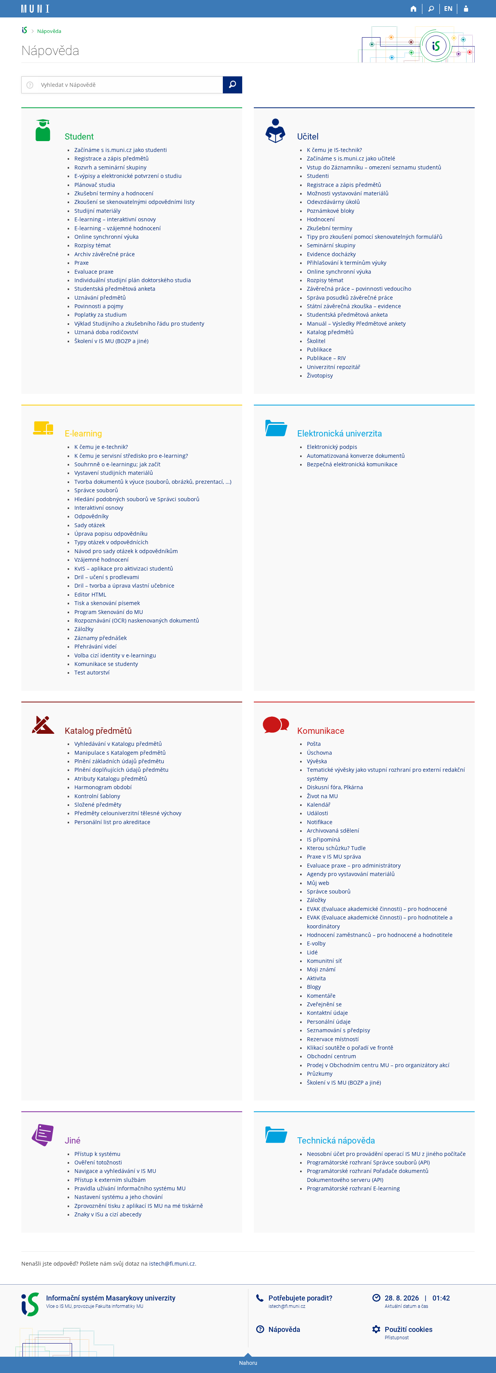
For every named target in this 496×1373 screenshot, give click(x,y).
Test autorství (92, 672)
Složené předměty (97, 804)
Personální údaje (329, 1021)
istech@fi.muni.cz (172, 1263)
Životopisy (320, 375)
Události (317, 813)
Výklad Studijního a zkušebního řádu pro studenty (139, 323)
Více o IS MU (59, 1306)
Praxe (81, 262)
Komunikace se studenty (106, 664)
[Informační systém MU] (24, 30)
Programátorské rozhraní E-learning (353, 1188)
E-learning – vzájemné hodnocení (117, 228)
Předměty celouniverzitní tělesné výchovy (127, 813)
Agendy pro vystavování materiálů (351, 874)
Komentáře (321, 995)
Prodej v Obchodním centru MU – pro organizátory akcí (378, 1065)
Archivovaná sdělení (333, 830)
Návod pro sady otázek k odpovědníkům (126, 551)
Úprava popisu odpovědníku (111, 533)
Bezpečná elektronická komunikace (352, 464)
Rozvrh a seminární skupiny (110, 167)
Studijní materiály (97, 210)
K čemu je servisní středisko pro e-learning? (131, 455)
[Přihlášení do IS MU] (466, 9)
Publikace (319, 349)
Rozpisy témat (92, 245)
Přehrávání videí (95, 646)
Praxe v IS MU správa (334, 856)
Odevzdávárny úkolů (333, 201)
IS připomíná (323, 839)
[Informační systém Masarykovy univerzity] (35, 8)
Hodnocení (321, 219)
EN (448, 8)
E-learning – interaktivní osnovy (115, 219)
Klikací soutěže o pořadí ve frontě (350, 1047)
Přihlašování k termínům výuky (346, 262)
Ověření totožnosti (98, 1162)
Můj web (318, 883)
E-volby (316, 943)
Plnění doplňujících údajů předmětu (121, 769)
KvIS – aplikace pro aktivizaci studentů (123, 568)
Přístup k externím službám (110, 1179)
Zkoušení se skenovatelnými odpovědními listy (134, 201)
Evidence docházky (331, 254)
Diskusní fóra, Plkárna (335, 787)
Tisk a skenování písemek (107, 603)
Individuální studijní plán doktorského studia (132, 280)
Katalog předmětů (330, 332)
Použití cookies (408, 1329)
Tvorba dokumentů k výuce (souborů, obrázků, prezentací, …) (152, 481)
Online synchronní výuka (106, 236)
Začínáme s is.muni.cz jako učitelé (351, 158)
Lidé (312, 952)
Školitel (316, 341)
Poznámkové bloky (330, 210)
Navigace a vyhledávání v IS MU (115, 1171)
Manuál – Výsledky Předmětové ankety (356, 323)
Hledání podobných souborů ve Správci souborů (137, 499)
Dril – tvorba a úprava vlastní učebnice (124, 585)
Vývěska (317, 761)
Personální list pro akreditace (112, 822)
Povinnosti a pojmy (98, 306)
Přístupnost (397, 1337)
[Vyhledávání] (431, 9)
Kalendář (319, 804)
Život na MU (322, 796)
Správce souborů (96, 490)
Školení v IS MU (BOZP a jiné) (111, 341)
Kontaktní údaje (327, 1012)
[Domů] (413, 9)
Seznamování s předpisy (338, 1030)
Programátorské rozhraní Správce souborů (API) (368, 1162)
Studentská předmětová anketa (114, 288)
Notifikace (319, 822)
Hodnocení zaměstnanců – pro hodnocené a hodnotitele (380, 934)
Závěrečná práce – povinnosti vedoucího (359, 288)
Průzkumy (319, 1073)
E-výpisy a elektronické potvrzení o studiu (128, 175)
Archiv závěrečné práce (104, 254)
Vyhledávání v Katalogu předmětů (118, 743)
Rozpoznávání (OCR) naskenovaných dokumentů (136, 620)
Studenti (318, 175)
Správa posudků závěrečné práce (350, 297)
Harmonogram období (103, 787)
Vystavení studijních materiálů (113, 472)
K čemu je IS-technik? (334, 150)
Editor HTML (90, 594)
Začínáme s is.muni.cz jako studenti (120, 150)
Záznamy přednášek (100, 638)
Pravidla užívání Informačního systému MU (130, 1188)
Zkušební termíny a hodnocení (113, 193)
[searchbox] (130, 84)
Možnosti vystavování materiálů (348, 193)
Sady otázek (89, 525)
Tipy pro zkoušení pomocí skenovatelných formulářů (375, 236)
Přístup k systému (97, 1153)
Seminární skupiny (331, 245)
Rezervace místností (333, 1039)
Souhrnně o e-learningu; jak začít (117, 464)
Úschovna (319, 752)
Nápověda (49, 31)
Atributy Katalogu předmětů (110, 778)
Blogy (314, 986)
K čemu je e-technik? (101, 446)
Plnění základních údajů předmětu (119, 761)
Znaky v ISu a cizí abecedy (107, 1214)
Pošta (314, 743)
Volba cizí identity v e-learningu (115, 655)
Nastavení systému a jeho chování (118, 1197)
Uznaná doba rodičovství (106, 332)
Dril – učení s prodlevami (106, 577)
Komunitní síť (324, 960)
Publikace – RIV (326, 358)
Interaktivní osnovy (98, 507)
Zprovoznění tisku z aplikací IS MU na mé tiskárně (138, 1205)
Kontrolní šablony (97, 796)
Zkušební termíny (329, 228)
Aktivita (316, 978)
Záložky (83, 629)
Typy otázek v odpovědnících (111, 542)
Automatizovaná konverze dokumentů (356, 455)
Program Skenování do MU (108, 612)
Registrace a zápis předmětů (111, 158)
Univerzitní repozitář (333, 367)
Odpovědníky (91, 516)
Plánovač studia (94, 184)
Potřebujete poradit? (300, 1298)
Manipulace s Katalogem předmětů (120, 752)
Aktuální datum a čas (406, 1306)
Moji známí (321, 969)
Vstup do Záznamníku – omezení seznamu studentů (374, 167)
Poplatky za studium (100, 314)
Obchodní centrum (331, 1056)
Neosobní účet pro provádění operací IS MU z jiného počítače (386, 1153)
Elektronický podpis (332, 446)
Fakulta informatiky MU (119, 1306)
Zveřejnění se (324, 1004)
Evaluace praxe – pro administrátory (354, 865)
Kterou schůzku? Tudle (336, 848)
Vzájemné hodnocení (101, 559)
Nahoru (248, 1363)
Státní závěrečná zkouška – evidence (354, 306)
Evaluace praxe (94, 271)
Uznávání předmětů (100, 297)
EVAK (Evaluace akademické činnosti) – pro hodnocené (377, 908)
